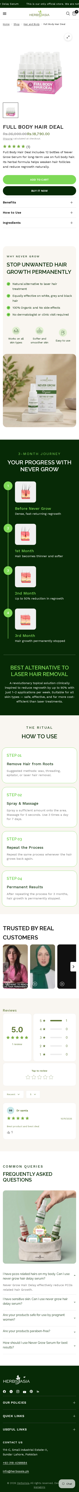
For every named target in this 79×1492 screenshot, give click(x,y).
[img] (14, 147)
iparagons (39, 1487)
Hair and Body (32, 24)
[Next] (73, 966)
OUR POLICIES (14, 1402)
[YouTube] (26, 1392)
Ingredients (12, 223)
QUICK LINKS (13, 1416)
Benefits (9, 202)
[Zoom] (68, 37)
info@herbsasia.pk (16, 1471)
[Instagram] (19, 1391)
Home (6, 24)
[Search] (68, 13)
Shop (17, 24)
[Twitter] (12, 1391)
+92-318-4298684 (15, 1463)
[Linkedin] (39, 1391)
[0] (73, 13)
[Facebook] (6, 1391)
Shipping (7, 138)
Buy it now (39, 190)
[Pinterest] (32, 1391)
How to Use (12, 212)
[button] (54, 1020)
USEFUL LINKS (15, 1429)
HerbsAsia (23, 1483)
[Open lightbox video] (15, 966)
